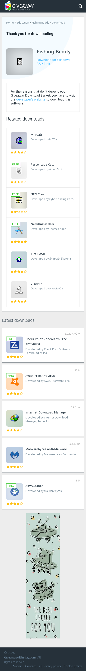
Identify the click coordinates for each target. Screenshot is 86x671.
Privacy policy (52, 666)
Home (10, 22)
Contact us (32, 666)
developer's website (31, 99)
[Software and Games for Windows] (19, 6)
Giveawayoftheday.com (20, 657)
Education (23, 22)
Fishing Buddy (40, 22)
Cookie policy (73, 666)
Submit (18, 666)
